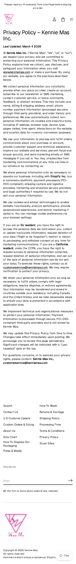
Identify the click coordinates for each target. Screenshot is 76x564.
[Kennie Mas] (8, 19)
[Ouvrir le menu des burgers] (71, 19)
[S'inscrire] (70, 480)
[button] (63, 19)
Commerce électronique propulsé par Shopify (29, 557)
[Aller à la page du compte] (54, 19)
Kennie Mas (31, 550)
